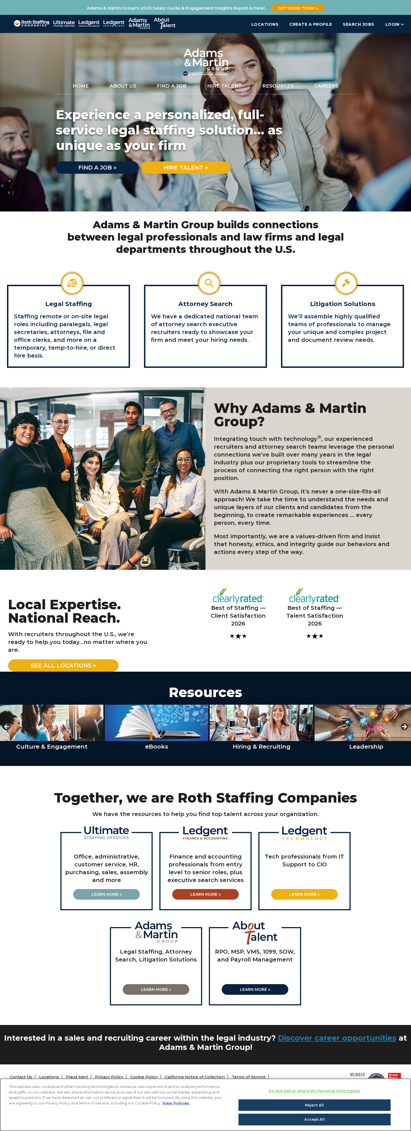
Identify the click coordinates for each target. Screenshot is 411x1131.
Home (81, 86)
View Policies (175, 1103)
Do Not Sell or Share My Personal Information (314, 1090)
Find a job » (97, 167)
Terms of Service (249, 1077)
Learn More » (205, 894)
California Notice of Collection (195, 1077)
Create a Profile (310, 24)
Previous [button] (7, 727)
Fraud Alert (77, 1077)
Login (393, 24)
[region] (205, 1104)
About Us (123, 86)
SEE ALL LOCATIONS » (63, 665)
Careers (326, 86)
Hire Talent (224, 86)
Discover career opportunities (337, 1038)
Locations (265, 24)
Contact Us (21, 1077)
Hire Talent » (186, 167)
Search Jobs (358, 24)
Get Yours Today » (298, 8)
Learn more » (106, 894)
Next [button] (404, 727)
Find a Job (171, 86)
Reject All (314, 1105)
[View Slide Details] (51, 723)
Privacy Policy (109, 1077)
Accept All (314, 1119)
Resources (278, 86)
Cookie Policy (144, 1077)
